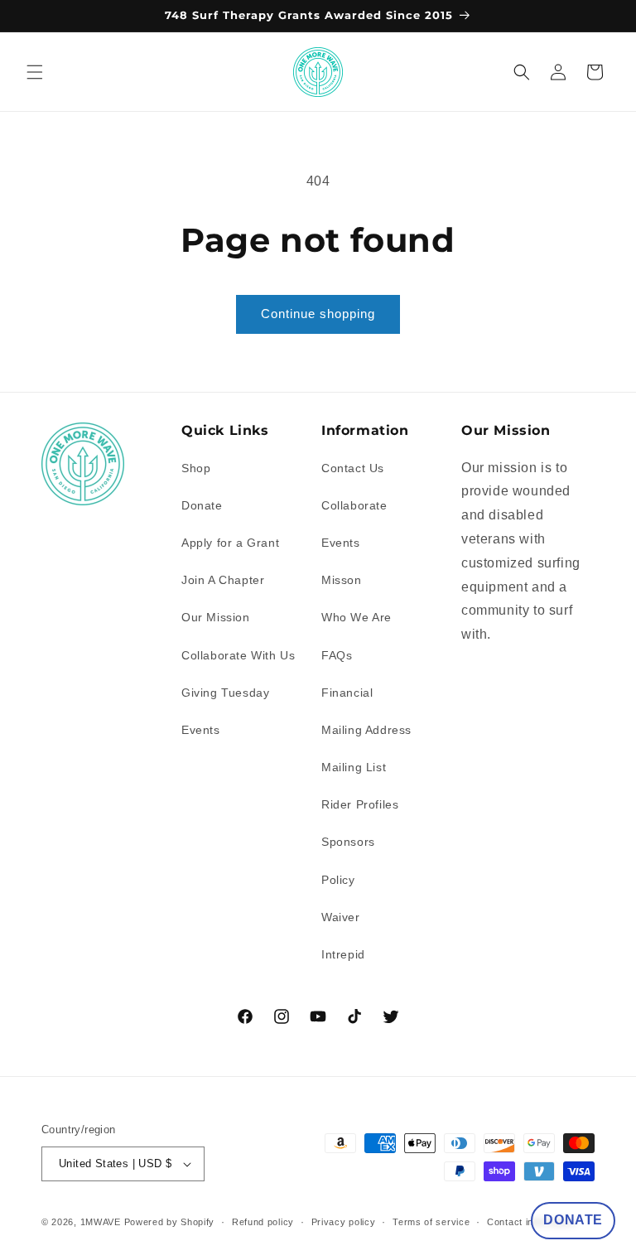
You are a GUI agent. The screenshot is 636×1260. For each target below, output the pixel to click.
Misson (341, 580)
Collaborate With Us (238, 655)
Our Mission (215, 617)
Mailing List (353, 767)
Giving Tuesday (225, 692)
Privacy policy (343, 1222)
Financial (347, 692)
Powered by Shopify (169, 1222)
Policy (338, 879)
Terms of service (431, 1222)
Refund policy (263, 1222)
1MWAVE (100, 1222)
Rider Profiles (359, 804)
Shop (195, 468)
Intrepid (343, 954)
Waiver (340, 917)
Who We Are (356, 617)
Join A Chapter (222, 580)
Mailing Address (366, 729)
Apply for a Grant (230, 542)
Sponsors (348, 841)
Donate (202, 505)
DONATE (573, 1220)
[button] (35, 72)
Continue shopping (318, 314)
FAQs (336, 655)
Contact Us (352, 468)
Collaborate (354, 505)
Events (200, 729)
